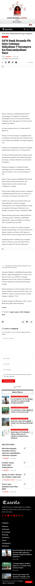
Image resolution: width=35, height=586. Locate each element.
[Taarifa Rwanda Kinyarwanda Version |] (7, 29)
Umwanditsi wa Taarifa (9, 480)
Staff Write (8, 56)
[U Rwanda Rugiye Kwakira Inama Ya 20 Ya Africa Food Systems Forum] (5, 411)
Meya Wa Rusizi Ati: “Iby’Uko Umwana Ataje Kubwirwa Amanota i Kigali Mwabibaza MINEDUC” (21, 401)
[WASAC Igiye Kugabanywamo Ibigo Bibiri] (28, 486)
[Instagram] (11, 515)
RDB (3, 315)
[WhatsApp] (21, 515)
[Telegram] (19, 515)
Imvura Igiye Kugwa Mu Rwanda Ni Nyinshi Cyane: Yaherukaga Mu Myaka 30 (22, 423)
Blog (7, 33)
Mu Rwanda (24, 396)
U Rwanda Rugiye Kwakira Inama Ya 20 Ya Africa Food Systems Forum (22, 411)
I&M (21, 312)
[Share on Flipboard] (9, 62)
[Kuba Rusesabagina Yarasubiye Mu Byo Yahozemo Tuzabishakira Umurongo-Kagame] (28, 450)
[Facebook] (3, 515)
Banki (11, 312)
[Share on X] (5, 62)
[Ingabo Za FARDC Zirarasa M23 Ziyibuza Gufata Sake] (28, 476)
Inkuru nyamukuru (15, 396)
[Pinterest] (14, 515)
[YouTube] (8, 515)
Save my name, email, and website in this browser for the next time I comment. (17, 375)
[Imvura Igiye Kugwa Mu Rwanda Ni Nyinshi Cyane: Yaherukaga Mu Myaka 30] (5, 422)
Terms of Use (11, 583)
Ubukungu (5, 36)
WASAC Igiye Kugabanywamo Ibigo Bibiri (10, 486)
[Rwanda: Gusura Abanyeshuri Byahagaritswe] (28, 464)
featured (17, 312)
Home (3, 33)
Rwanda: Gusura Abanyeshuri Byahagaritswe (8, 465)
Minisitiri (27, 312)
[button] (28, 582)
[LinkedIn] (16, 515)
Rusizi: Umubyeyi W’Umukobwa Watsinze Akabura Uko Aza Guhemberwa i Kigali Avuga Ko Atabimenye (20, 435)
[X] (5, 515)
